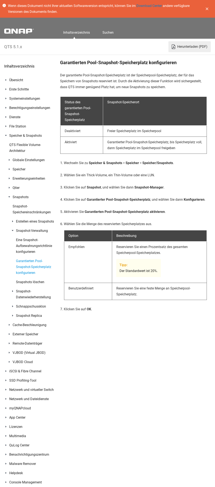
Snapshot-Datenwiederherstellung (33, 294)
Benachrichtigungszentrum (29, 454)
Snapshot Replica (29, 316)
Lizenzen (15, 427)
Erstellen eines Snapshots (35, 221)
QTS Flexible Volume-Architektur (25, 148)
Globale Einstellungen (29, 160)
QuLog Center (19, 445)
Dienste (14, 117)
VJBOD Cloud (23, 362)
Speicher (19, 169)
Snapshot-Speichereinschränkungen (32, 209)
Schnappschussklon (31, 306)
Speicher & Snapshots (25, 136)
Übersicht (16, 80)
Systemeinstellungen (24, 99)
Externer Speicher (25, 334)
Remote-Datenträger (27, 343)
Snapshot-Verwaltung (32, 231)
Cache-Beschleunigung (29, 325)
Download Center (149, 6)
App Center (17, 417)
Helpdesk (16, 473)
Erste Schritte (19, 89)
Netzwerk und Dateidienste (29, 399)
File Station (17, 126)
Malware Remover (22, 464)
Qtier (16, 188)
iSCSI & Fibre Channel (25, 371)
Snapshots (21, 197)
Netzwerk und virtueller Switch (31, 390)
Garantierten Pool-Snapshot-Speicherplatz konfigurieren (33, 267)
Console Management (25, 482)
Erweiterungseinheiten (29, 178)
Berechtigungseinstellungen (29, 108)
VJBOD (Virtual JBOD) (29, 353)
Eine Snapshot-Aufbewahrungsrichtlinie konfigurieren (34, 246)
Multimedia (17, 436)
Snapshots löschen (30, 282)
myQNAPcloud (20, 408)
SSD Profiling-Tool (22, 380)
